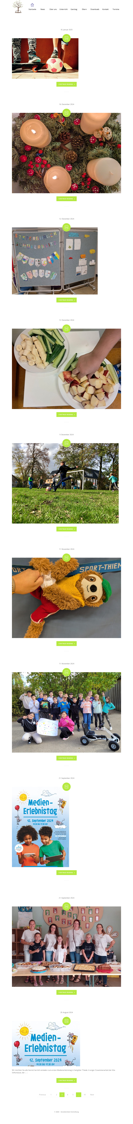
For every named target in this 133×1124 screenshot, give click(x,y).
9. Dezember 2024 (66, 434)
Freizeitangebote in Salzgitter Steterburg (66, 24)
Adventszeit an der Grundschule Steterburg (66, 99)
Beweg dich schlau (66, 543)
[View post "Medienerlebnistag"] (66, 827)
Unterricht (63, 9)
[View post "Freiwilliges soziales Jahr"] (66, 483)
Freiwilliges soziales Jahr (66, 429)
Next (92, 1095)
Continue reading (65, 84)
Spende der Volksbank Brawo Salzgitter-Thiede (66, 658)
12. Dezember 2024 (66, 219)
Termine (116, 9)
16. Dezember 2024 (66, 104)
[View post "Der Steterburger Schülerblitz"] (66, 260)
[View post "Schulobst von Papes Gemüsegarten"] (66, 369)
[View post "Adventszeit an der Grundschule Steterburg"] (66, 153)
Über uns (53, 9)
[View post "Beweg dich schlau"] (66, 598)
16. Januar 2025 (67, 29)
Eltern (84, 9)
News (43, 9)
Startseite (32, 9)
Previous (42, 1095)
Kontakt (105, 9)
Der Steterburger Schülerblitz (66, 213)
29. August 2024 (66, 1012)
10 (85, 1095)
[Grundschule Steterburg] (18, 6)
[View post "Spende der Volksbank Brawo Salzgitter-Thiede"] (66, 712)
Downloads (95, 9)
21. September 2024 (66, 778)
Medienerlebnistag (66, 772)
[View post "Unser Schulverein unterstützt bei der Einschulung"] (66, 946)
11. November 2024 (66, 549)
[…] (26, 1072)
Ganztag (74, 9)
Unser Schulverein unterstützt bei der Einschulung (66, 889)
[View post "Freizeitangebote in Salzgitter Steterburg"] (66, 58)
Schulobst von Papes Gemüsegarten (66, 314)
